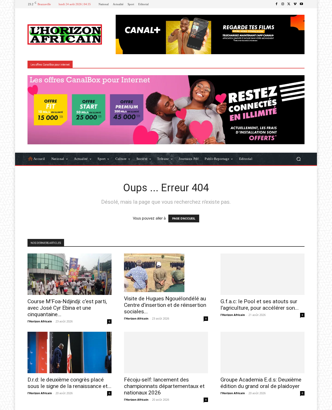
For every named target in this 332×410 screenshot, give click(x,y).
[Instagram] (283, 4)
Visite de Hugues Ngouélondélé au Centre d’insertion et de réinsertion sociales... (165, 305)
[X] (289, 4)
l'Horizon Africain (39, 321)
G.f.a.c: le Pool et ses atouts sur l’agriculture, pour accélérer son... (259, 304)
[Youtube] (301, 4)
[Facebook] (276, 4)
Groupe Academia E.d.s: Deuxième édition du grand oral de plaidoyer (260, 383)
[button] (298, 159)
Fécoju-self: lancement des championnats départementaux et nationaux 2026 (164, 386)
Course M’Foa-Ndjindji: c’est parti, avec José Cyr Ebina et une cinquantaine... (67, 307)
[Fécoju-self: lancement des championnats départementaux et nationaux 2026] (166, 352)
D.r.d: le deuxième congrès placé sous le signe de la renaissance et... (69, 383)
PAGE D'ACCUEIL (183, 218)
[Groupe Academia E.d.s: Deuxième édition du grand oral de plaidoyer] (262, 352)
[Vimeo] (295, 4)
